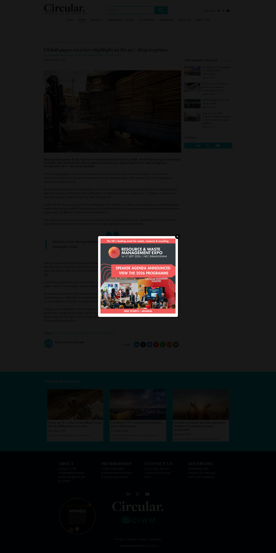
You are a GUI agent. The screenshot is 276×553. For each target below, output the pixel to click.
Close (177, 236)
